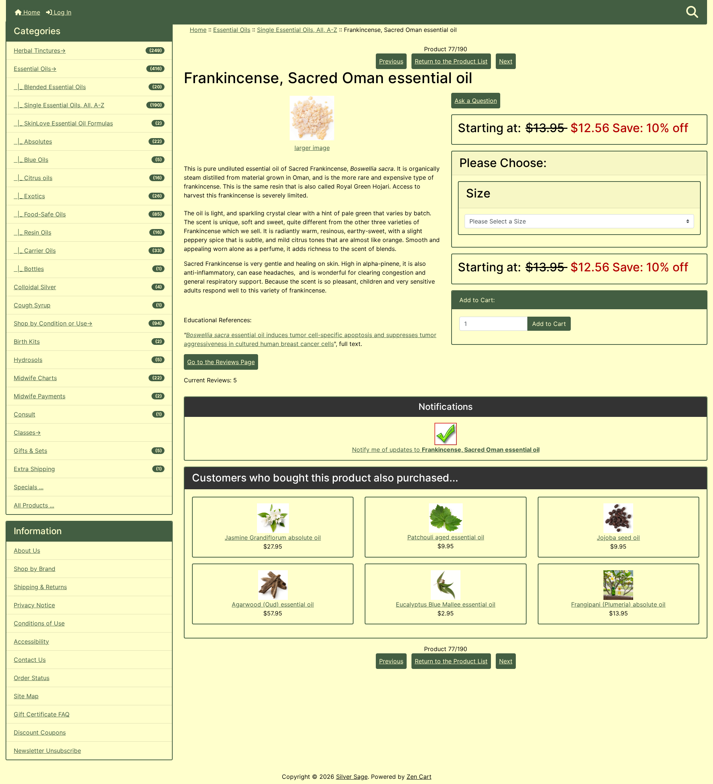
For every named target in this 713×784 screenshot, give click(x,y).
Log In (61, 12)
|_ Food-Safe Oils (88, 214)
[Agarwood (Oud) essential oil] (273, 584)
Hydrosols (88, 359)
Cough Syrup (88, 305)
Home (31, 12)
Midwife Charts (88, 378)
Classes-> (27, 432)
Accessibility (31, 641)
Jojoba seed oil (618, 537)
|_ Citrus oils (88, 178)
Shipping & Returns (40, 587)
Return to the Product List (451, 61)
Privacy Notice (34, 605)
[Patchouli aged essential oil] (446, 517)
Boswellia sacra (208, 335)
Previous (391, 61)
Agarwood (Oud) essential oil (273, 604)
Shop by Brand (34, 568)
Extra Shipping (88, 469)
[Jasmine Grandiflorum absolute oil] (273, 517)
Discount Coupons (40, 732)
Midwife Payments (88, 396)
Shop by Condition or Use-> (88, 323)
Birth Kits (88, 341)
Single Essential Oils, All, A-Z (297, 29)
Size (478, 193)
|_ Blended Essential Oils (88, 87)
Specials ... (28, 487)
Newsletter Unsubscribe (47, 750)
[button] (692, 12)
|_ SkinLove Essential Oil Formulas (88, 123)
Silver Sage (352, 776)
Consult (88, 414)
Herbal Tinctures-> (88, 50)
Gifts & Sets (88, 450)
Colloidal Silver (88, 287)
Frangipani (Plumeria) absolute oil (618, 604)
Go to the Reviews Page (221, 362)
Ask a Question (476, 100)
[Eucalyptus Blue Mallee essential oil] (445, 584)
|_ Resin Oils (88, 232)
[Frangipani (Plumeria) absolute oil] (618, 584)
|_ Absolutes (88, 141)
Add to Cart (549, 323)
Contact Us (30, 659)
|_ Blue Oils (88, 159)
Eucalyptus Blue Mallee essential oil (445, 604)
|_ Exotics (88, 196)
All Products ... (34, 505)
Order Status (31, 678)
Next (505, 61)
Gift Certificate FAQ (41, 714)
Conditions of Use (39, 623)
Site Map (26, 696)
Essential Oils (231, 29)
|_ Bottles (88, 268)
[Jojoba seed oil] (618, 517)
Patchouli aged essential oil (445, 537)
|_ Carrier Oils (88, 250)
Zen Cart (419, 776)
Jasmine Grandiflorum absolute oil (273, 537)
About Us (27, 550)
